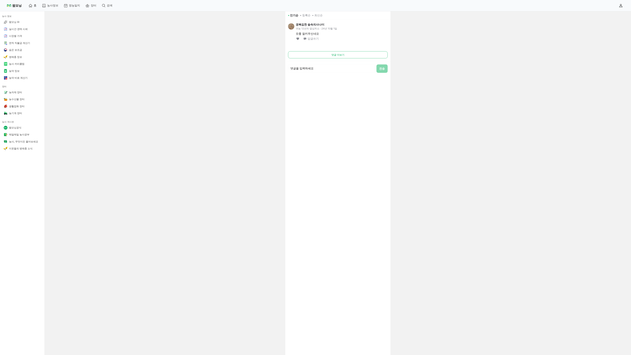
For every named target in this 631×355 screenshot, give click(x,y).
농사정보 (52, 5)
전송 (382, 68)
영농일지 (74, 5)
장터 (93, 5)
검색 (109, 5)
